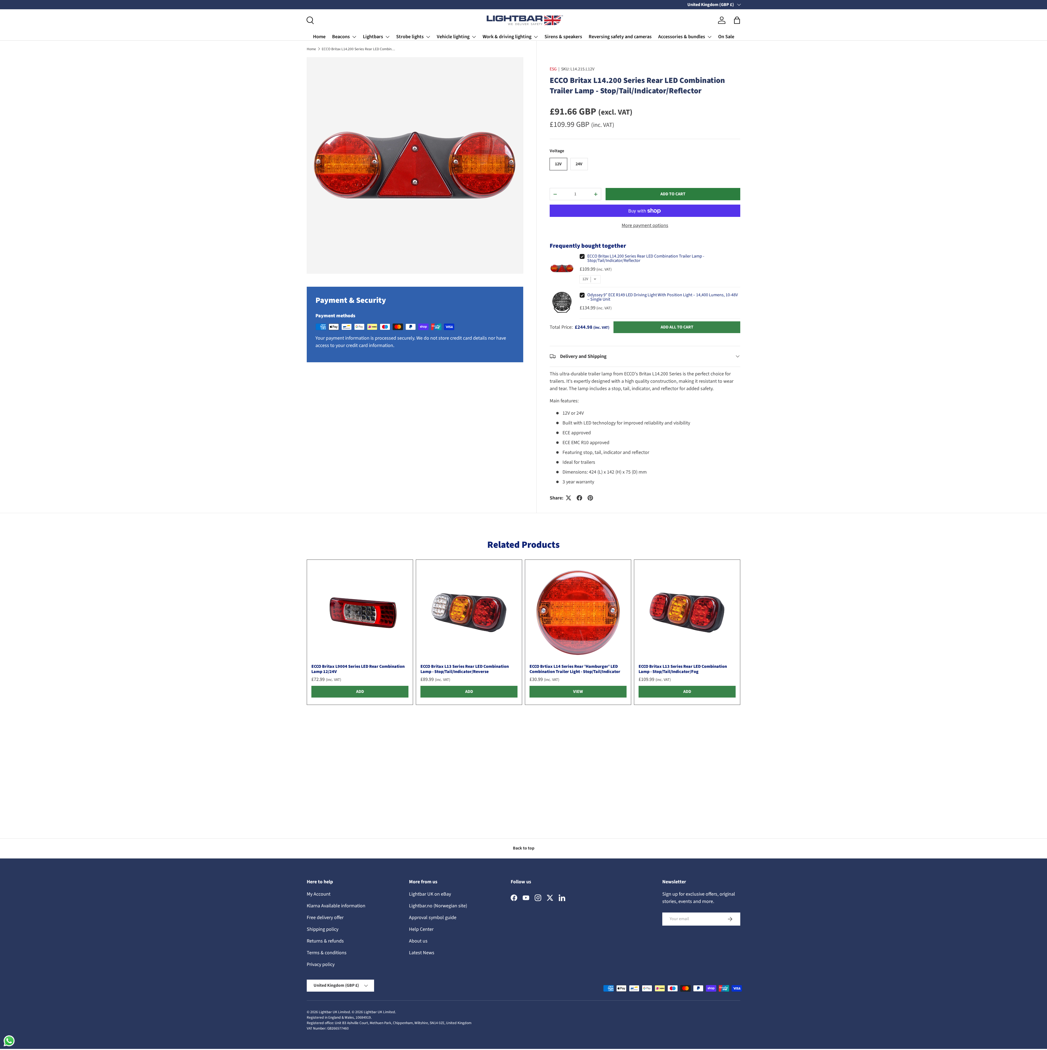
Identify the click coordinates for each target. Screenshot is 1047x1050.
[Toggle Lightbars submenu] (387, 37)
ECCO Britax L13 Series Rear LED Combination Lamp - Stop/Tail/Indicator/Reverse (464, 669)
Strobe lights (410, 36)
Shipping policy (322, 929)
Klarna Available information (336, 905)
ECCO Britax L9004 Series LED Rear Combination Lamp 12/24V (358, 669)
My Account (318, 894)
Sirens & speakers (563, 36)
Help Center (421, 929)
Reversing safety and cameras (620, 36)
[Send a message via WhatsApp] (9, 1040)
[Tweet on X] (568, 497)
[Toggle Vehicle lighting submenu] (474, 37)
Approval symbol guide (432, 917)
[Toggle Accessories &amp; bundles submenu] (709, 37)
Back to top (523, 848)
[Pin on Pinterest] (590, 497)
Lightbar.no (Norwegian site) (438, 905)
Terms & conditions (327, 952)
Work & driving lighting (507, 36)
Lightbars (373, 36)
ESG (553, 69)
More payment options (645, 225)
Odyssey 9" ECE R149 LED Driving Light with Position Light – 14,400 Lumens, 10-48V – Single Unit (662, 297)
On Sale (726, 36)
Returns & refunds (325, 941)
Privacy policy (321, 964)
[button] (737, 20)
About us (418, 941)
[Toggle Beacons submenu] (354, 37)
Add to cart (672, 194)
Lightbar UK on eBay (430, 894)
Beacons (341, 36)
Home (319, 36)
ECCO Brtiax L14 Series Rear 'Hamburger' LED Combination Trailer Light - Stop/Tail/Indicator (574, 669)
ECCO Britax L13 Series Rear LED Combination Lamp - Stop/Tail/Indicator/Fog (683, 669)
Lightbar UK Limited (334, 1012)
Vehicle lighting (453, 36)
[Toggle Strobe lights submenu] (428, 37)
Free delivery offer (325, 917)
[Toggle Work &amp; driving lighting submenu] (535, 37)
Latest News (421, 952)
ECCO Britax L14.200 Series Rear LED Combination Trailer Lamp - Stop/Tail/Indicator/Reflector (358, 49)
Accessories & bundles (681, 36)
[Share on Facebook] (579, 497)
